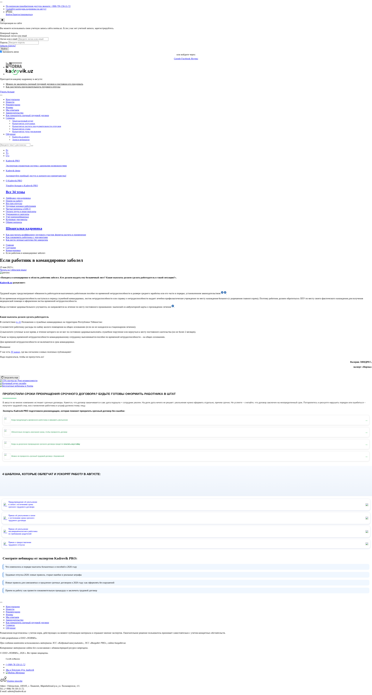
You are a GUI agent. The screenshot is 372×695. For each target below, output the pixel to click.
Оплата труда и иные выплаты (21, 211)
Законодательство (14, 113)
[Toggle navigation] (1, 95)
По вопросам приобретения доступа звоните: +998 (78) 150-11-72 (38, 6)
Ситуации (11, 247)
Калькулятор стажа (21, 129)
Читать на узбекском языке (13, 270)
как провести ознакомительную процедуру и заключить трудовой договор (51, 590)
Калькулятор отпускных (23, 123)
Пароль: (4, 42)
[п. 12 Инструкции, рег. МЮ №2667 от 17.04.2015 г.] (173, 307)
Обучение (11, 134)
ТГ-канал (15, 352)
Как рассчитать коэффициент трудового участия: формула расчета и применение (46, 234)
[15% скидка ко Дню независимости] (18, 380)
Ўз (7, 153)
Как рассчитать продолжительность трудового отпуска (33, 87)
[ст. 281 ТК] (222, 293)
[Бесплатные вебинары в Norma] (16, 386)
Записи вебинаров (20, 139)
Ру (7, 150)
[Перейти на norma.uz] (14, 67)
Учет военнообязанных (17, 217)
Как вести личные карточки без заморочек (27, 240)
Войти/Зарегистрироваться (19, 14)
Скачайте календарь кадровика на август (26, 9)
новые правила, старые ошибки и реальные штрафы (43, 575)
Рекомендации (13, 104)
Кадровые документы (16, 219)
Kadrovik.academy (21, 137)
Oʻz (7, 155)
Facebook (186, 58)
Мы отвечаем (12, 110)
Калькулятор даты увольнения (26, 131)
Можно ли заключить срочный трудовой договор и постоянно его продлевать (44, 84)
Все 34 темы (15, 192)
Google (177, 58)
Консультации (13, 99)
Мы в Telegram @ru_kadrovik (20, 670)
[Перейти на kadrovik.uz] (19, 74)
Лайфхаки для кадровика (18, 198)
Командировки (13, 250)
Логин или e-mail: (9, 39)
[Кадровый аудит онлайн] (13, 383)
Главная (10, 245)
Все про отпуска (14, 203)
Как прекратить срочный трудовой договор (27, 115)
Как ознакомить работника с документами (27, 237)
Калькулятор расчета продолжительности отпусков (36, 126)
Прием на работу (14, 201)
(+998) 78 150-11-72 (15, 664)
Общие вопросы (14, 222)
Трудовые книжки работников (21, 206)
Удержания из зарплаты (17, 214)
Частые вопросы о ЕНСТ (18, 209)
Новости (10, 102)
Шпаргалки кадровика (24, 228)
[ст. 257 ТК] (225, 293)
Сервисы (10, 118)
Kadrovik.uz (6, 282)
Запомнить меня (10, 52)
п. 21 (18, 322)
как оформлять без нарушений (59, 582)
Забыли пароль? (8, 45)
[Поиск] (32, 145)
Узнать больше (7, 92)
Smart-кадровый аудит (22, 121)
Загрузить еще (10, 377)
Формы (9, 107)
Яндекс (194, 58)
